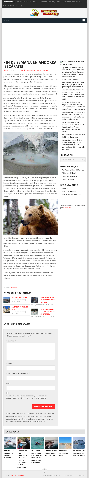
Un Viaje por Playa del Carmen (73, 170)
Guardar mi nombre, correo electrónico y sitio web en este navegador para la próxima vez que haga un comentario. (26, 397)
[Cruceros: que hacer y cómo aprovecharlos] (79, 443)
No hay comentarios (43, 70)
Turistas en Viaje (17, 475)
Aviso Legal (69, 475)
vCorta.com (67, 208)
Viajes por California (69, 173)
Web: (8, 384)
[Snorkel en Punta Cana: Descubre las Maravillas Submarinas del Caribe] (37, 443)
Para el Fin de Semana (27, 70)
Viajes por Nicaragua (69, 176)
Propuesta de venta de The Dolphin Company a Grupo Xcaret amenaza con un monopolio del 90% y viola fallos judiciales (73, 144)
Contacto (81, 475)
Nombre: (10, 363)
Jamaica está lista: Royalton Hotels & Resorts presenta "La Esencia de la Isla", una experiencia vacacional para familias (73, 126)
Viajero (5, 70)
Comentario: (11, 341)
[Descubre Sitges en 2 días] (65, 443)
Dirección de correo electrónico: (18, 373)
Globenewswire (67, 64)
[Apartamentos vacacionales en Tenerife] (51, 443)
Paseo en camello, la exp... (50, 2)
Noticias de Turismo (52, 475)
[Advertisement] (44, 40)
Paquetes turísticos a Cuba (71, 195)
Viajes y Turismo (68, 179)
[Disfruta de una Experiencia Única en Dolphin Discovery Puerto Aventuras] (23, 443)
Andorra (14, 288)
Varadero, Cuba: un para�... (74, 2)
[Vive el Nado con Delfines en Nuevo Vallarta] (10, 443)
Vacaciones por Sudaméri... (26, 2)
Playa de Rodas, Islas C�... (13, 6)
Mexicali (65, 188)
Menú (6, 20)
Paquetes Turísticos (69, 192)
